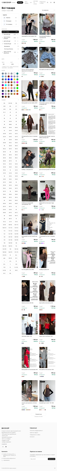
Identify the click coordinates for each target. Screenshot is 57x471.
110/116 (16, 227)
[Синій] (3, 91)
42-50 (10, 133)
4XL (10, 106)
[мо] (9, 85)
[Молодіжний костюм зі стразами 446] (30, 124)
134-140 (10, 240)
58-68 (4, 197)
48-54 (10, 154)
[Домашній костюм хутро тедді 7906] (47, 190)
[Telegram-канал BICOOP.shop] (6, 446)
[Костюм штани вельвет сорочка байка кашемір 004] (47, 124)
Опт (31, 2)
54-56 (10, 176)
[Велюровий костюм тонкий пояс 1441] (30, 224)
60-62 (10, 200)
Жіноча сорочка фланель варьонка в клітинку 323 (28, 70)
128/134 (16, 237)
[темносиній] (11, 91)
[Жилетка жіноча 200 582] (30, 290)
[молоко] (14, 85)
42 (4, 130)
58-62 (4, 194)
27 (4, 115)
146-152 (4, 246)
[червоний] (17, 94)
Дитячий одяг (7, 41)
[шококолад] (6, 97)
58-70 (10, 197)
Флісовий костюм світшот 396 (46, 369)
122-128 (10, 233)
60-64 (4, 203)
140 (4, 243)
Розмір (4, 100)
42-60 (10, 136)
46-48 (10, 145)
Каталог (20, 2)
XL (10, 267)
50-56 (16, 164)
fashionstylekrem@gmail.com (9, 458)
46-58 (4, 151)
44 (4, 139)
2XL (4, 103)
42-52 (16, 133)
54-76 (4, 182)
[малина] (17, 82)
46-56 (16, 148)
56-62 (4, 188)
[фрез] (9, 94)
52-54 (16, 170)
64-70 (10, 212)
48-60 (10, 157)
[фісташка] (6, 94)
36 (16, 121)
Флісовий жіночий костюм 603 (46, 69)
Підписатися (52, 459)
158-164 (16, 249)
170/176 (4, 255)
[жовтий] (14, 79)
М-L (16, 255)
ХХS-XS (10, 258)
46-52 (4, 148)
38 (4, 124)
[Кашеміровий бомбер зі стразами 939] (47, 24)
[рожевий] (11, 88)
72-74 (10, 221)
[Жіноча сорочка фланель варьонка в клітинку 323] (30, 57)
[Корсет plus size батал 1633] (47, 324)
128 (4, 237)
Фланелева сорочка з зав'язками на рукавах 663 (47, 103)
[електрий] (9, 79)
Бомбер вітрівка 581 (44, 269)
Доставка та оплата (36, 2)
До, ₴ (12, 62)
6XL (10, 109)
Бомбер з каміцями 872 (27, 169)
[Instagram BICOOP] (3, 446)
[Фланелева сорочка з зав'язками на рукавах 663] (47, 90)
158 (10, 249)
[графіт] (3, 79)
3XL (16, 103)
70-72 (4, 221)
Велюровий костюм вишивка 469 (30, 369)
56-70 (16, 188)
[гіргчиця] (14, 76)
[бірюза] (17, 73)
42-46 (16, 130)
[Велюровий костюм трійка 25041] (30, 90)
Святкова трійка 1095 (27, 336)
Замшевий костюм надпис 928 (29, 36)
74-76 (16, 221)
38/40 (10, 124)
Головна (13, 2)
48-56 (16, 154)
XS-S (4, 273)
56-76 (4, 191)
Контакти (32, 436)
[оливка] (17, 85)
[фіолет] (3, 94)
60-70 (4, 206)
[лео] (14, 82)
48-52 (4, 154)
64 (16, 209)
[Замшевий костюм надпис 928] (30, 24)
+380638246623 (6, 460)
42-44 (10, 130)
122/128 (16, 233)
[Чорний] (3, 97)
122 (4, 233)
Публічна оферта (34, 432)
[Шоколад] (9, 97)
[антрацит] (3, 73)
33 (16, 118)
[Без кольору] (11, 73)
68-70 (10, 218)
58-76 (16, 197)
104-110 (16, 224)
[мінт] (6, 85)
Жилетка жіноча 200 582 (27, 303)
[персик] (6, 88)
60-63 (16, 200)
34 (4, 121)
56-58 (4, 185)
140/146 (10, 243)
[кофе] (11, 82)
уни (4, 258)
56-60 (16, 185)
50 (16, 161)
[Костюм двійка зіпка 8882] (30, 257)
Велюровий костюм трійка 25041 (29, 103)
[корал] (3, 82)
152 (16, 246)
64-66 (4, 212)
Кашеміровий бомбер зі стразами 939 (45, 37)
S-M (4, 267)
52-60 (16, 173)
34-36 (10, 121)
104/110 (4, 227)
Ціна (3, 59)
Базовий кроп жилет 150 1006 (46, 403)
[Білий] (14, 73)
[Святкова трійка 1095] (30, 324)
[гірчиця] (17, 76)
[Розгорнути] (2, 34)
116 (4, 230)
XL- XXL (16, 267)
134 (4, 240)
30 (4, 118)
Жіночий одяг (7, 34)
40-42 (4, 127)
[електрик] (11, 79)
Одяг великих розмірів (7, 37)
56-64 (10, 188)
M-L (4, 264)
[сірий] (6, 91)
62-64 (4, 209)
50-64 (4, 170)
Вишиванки (7, 46)
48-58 (4, 157)
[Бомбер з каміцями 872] (30, 157)
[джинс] (6, 79)
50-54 (10, 164)
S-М (16, 264)
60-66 (16, 203)
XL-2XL (4, 270)
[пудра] (9, 88)
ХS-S (16, 258)
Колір (3, 70)
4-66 (4, 106)
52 (10, 170)
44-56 (16, 142)
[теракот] (14, 91)
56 (16, 182)
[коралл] (6, 82)
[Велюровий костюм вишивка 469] (30, 357)
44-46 (16, 139)
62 (16, 206)
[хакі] (11, 94)
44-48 (4, 142)
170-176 (16, 252)
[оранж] (3, 88)
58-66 (16, 194)
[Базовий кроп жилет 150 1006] (47, 390)
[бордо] (9, 76)
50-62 (16, 167)
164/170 (10, 252)
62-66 (10, 209)
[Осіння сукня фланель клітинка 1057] (30, 390)
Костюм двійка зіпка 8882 (28, 269)
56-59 (10, 185)
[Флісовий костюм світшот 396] (47, 357)
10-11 (4, 112)
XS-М (16, 270)
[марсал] (3, 85)
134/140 (16, 240)
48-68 (4, 161)
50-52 (4, 164)
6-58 (4, 109)
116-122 (10, 230)
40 (16, 124)
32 (10, 118)
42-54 (4, 136)
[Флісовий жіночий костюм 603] (47, 57)
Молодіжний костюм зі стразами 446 (29, 137)
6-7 (16, 106)
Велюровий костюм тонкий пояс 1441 (29, 237)
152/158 (4, 249)
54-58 (16, 176)
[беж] (9, 73)
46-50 (16, 145)
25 (10, 112)
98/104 (10, 224)
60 (4, 200)
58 (10, 191)
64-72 (16, 212)
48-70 (10, 161)
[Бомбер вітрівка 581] (47, 257)
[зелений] (17, 79)
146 (16, 243)
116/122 (16, 230)
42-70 (16, 136)
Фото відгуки (26, 2)
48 (10, 151)
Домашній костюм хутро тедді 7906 (46, 203)
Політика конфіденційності (36, 430)
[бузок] (11, 76)
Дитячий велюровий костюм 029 (47, 169)
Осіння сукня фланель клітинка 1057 (29, 403)
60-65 (10, 203)
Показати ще (38, 414)
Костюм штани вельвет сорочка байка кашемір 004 (47, 137)
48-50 (16, 151)
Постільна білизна (8, 49)
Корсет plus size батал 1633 (46, 336)
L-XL (10, 261)
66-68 (10, 215)
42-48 (4, 133)
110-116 (10, 227)
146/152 (10, 246)
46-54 (10, 148)
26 (16, 112)
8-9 (16, 109)
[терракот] (17, 91)
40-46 (16, 127)
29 (16, 115)
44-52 (10, 142)
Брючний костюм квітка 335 (46, 303)
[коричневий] (9, 82)
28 (10, 115)
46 (4, 145)
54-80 (10, 182)
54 (4, 176)
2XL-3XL (10, 103)
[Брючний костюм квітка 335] (47, 290)
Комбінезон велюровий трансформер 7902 (27, 203)
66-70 (16, 215)
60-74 (10, 206)
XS (10, 270)
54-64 (16, 179)
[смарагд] (9, 91)
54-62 (10, 179)
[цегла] (14, 94)
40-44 (10, 127)
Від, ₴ (3, 62)
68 (4, 218)
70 (16, 218)
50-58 (4, 167)
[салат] (17, 88)
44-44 (10, 139)
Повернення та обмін (43, 2)
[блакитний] (3, 76)
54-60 (4, 179)
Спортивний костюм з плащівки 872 (47, 237)
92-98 (4, 224)
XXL (10, 273)
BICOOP (7, 2)
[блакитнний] (6, 76)
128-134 (10, 237)
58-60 (16, 191)
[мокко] (11, 85)
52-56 (4, 173)
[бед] (6, 73)
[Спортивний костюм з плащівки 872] (47, 224)
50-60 (10, 167)
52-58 (10, 173)
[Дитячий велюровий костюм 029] (47, 157)
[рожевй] (14, 88)
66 (4, 215)
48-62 (16, 157)
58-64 (10, 194)
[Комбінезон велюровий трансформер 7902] (30, 190)
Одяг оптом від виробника (7, 52)
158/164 (4, 252)
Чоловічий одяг (7, 43)
